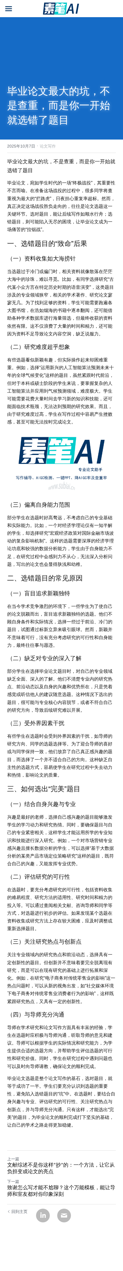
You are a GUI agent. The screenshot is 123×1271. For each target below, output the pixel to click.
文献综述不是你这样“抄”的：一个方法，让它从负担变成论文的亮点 (61, 1169)
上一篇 (13, 1159)
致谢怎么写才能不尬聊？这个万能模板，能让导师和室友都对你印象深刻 (61, 1191)
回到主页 (19, 1211)
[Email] (64, 1215)
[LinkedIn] (43, 1215)
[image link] (61, 8)
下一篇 (13, 1181)
